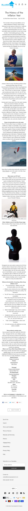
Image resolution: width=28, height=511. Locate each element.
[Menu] (25, 4)
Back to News (15, 410)
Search (4, 423)
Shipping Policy (6, 442)
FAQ (4, 454)
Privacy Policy (6, 450)
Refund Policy (6, 446)
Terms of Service (7, 430)
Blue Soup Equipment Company (15, 506)
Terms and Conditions (8, 427)
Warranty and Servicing (8, 434)
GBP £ (13, 488)
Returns (5, 438)
